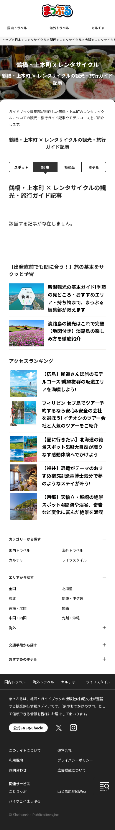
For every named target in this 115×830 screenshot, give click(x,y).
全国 (12, 588)
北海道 (67, 588)
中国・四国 (18, 617)
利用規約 (16, 759)
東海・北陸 (18, 607)
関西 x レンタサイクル (66, 39)
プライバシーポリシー (75, 759)
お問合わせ (18, 769)
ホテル (93, 167)
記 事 (45, 167)
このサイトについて (25, 750)
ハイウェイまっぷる (25, 800)
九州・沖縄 (71, 617)
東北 (12, 598)
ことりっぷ (18, 791)
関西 (65, 607)
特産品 (69, 167)
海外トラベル (59, 27)
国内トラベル (17, 27)
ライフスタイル (74, 559)
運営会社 (65, 750)
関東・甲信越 (72, 598)
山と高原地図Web (72, 791)
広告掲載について (72, 769)
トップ (7, 39)
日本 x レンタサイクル (31, 39)
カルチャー (99, 27)
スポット (21, 167)
